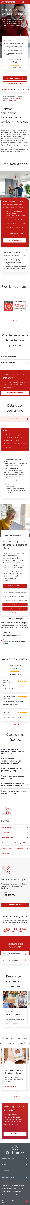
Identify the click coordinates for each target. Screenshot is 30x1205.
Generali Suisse (8, 1158)
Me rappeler (6, 853)
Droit (7, 1067)
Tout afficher (15, 724)
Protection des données (9, 1188)
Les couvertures (13, 233)
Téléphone (4, 892)
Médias (4, 1165)
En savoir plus (10, 1087)
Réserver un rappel (15, 585)
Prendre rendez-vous (15, 393)
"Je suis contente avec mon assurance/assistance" (13, 703)
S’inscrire (15, 1134)
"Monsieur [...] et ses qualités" (13, 717)
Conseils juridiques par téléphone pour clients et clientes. (15, 544)
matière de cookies (22, 600)
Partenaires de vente (8, 1195)
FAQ (24, 89)
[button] (28, 306)
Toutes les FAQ (7, 832)
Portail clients (6, 827)
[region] (15, 602)
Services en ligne (7, 837)
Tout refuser (15, 604)
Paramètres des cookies (15, 612)
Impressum (5, 1185)
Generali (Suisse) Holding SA (9, 1201)
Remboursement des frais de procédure (14, 843)
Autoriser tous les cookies (15, 608)
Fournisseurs (6, 1191)
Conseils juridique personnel (12, 535)
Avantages (5, 89)
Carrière (5, 1171)
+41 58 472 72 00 (9, 895)
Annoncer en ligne (15, 904)
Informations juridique (17, 1185)
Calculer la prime (15, 83)
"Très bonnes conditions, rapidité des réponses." (14, 687)
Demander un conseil (15, 78)
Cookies (20, 1188)
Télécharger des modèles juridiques (13, 848)
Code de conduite (17, 1191)
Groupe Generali (21, 1195)
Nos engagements (9, 1177)
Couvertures (15, 89)
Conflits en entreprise (15, 618)
